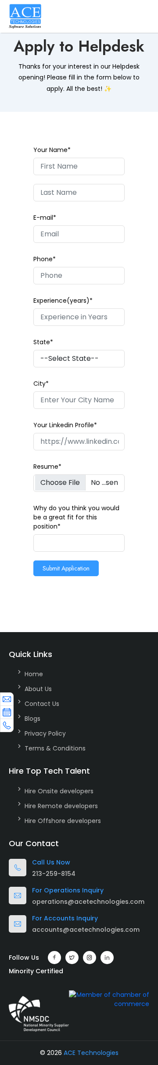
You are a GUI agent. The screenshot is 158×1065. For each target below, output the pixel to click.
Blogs (32, 718)
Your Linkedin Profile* (65, 425)
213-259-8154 (53, 873)
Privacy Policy (45, 733)
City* (41, 383)
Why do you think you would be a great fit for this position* (76, 517)
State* (43, 342)
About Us (38, 689)
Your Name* (52, 149)
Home (34, 674)
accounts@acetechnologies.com (86, 929)
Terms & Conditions (55, 748)
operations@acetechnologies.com (88, 901)
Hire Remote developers (61, 806)
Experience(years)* (63, 300)
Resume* (47, 466)
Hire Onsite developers (59, 791)
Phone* (44, 259)
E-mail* (44, 217)
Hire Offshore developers (63, 820)
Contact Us (42, 703)
